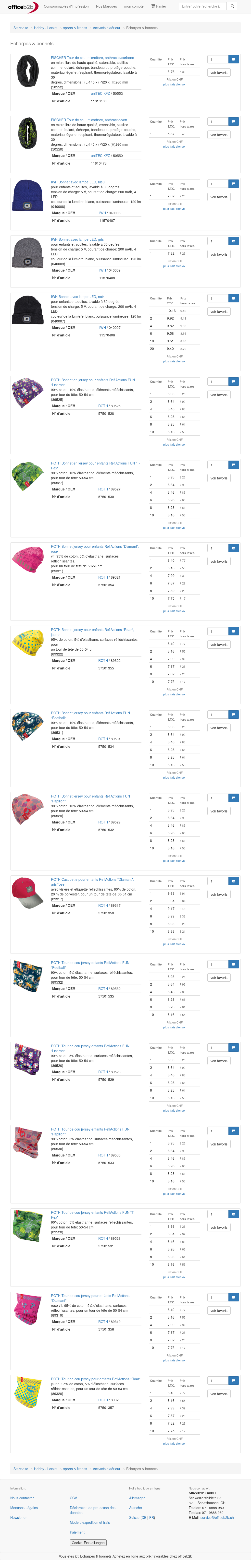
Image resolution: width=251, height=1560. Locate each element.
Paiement (77, 1532)
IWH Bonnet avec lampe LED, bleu (78, 181)
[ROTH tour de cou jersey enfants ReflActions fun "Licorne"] (28, 1059)
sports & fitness (75, 27)
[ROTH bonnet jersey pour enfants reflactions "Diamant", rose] (28, 560)
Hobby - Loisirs (45, 27)
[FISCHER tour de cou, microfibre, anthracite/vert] (28, 133)
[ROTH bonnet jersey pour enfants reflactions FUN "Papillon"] (28, 809)
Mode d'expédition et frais (90, 1522)
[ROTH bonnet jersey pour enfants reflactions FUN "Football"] (28, 726)
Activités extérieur (106, 27)
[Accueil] (23, 6)
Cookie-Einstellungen (88, 1542)
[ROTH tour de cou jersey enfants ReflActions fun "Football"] (28, 976)
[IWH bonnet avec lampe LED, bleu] (28, 195)
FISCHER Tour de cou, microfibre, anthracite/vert (89, 119)
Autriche (135, 1507)
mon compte (134, 6)
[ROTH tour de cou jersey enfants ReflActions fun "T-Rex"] (28, 1226)
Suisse (134, 1517)
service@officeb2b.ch (217, 1517)
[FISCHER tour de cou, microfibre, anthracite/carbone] (28, 71)
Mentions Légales (24, 1507)
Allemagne (137, 1497)
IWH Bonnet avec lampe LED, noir (77, 296)
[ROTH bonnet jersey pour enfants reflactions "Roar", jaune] (28, 643)
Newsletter (18, 1517)
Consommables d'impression (66, 6)
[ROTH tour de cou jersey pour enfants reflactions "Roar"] (28, 1392)
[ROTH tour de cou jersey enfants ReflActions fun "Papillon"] (28, 1142)
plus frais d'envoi (174, 84)
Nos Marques (106, 6)
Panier (160, 6)
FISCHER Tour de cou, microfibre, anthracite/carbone (92, 57)
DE (144, 1517)
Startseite (20, 27)
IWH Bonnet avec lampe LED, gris (77, 239)
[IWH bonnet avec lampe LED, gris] (28, 253)
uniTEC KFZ (100, 93)
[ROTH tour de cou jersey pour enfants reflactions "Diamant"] (28, 1309)
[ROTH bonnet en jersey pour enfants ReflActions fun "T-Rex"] (28, 476)
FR (151, 1517)
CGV (73, 1497)
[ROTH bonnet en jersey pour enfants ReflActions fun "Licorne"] (28, 393)
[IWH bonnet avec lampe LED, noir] (28, 310)
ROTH (103, 405)
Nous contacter (22, 1497)
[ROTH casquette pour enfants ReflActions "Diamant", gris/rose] (28, 893)
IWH (102, 212)
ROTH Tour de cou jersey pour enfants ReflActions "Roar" (95, 1378)
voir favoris (219, 72)
